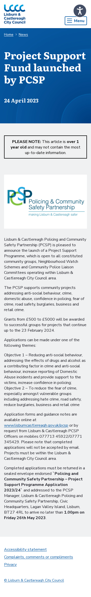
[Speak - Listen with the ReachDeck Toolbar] (80, 11)
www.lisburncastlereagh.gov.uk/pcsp (36, 425)
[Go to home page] (14, 14)
